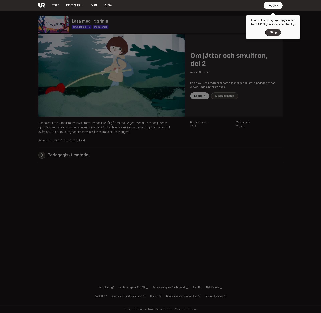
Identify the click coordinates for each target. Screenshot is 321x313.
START (55, 5)
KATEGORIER (73, 5)
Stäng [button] (273, 32)
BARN (94, 5)
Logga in (273, 5)
